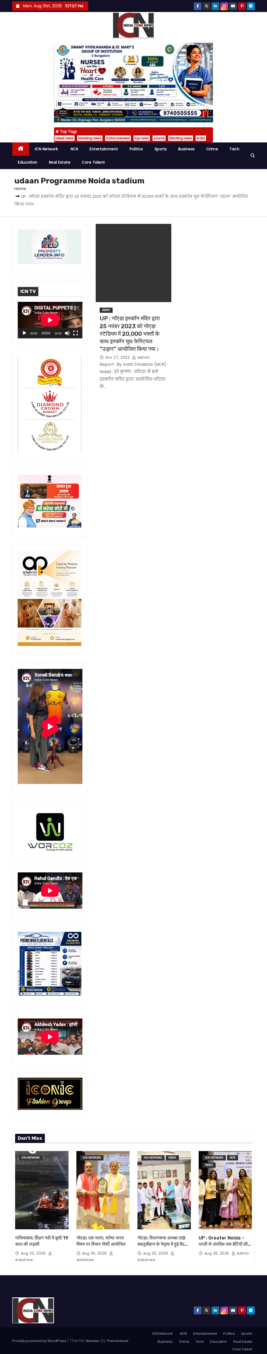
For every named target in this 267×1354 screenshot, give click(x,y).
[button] (253, 156)
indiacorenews (118, 138)
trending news (180, 138)
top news (142, 138)
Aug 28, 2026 (217, 1253)
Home (20, 188)
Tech (234, 149)
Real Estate (60, 162)
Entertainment (104, 149)
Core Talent (93, 162)
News (106, 310)
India (201, 138)
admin (143, 357)
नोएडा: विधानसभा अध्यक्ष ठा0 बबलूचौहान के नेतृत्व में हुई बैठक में (162, 1244)
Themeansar (118, 1340)
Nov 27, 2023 (118, 357)
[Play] (24, 333)
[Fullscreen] (75, 333)
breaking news (89, 138)
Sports (161, 149)
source (159, 138)
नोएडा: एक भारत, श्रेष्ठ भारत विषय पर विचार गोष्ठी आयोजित (101, 1241)
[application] (50, 320)
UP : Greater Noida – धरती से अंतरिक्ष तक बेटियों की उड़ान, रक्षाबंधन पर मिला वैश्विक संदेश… (224, 1247)
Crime (212, 149)
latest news (65, 138)
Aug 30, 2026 (34, 1253)
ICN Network (46, 149)
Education (28, 162)
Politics (136, 149)
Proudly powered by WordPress (39, 1340)
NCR (73, 149)
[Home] (20, 149)
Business (186, 149)
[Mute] (67, 333)
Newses (92, 1340)
